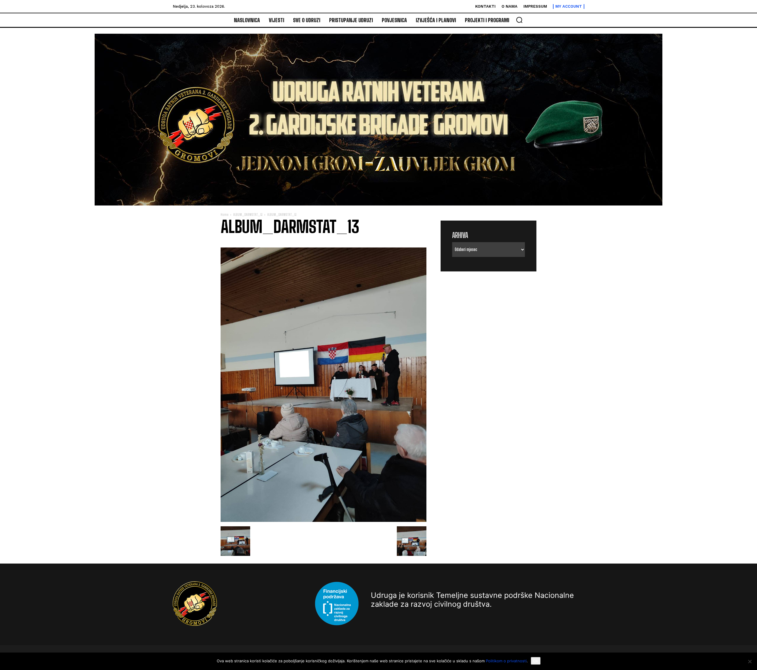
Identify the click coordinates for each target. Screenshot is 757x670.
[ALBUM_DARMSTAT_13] (323, 520)
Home (224, 214)
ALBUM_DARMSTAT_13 (247, 214)
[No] (750, 661)
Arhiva (460, 235)
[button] (519, 20)
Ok (535, 660)
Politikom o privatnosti (506, 660)
